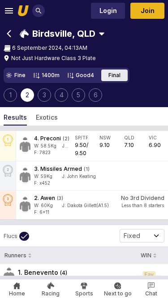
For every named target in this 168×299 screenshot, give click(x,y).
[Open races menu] (101, 33)
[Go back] (9, 33)
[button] (57, 33)
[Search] (38, 10)
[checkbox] (16, 236)
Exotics (47, 117)
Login (108, 10)
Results (15, 117)
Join (148, 10)
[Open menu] (9, 10)
